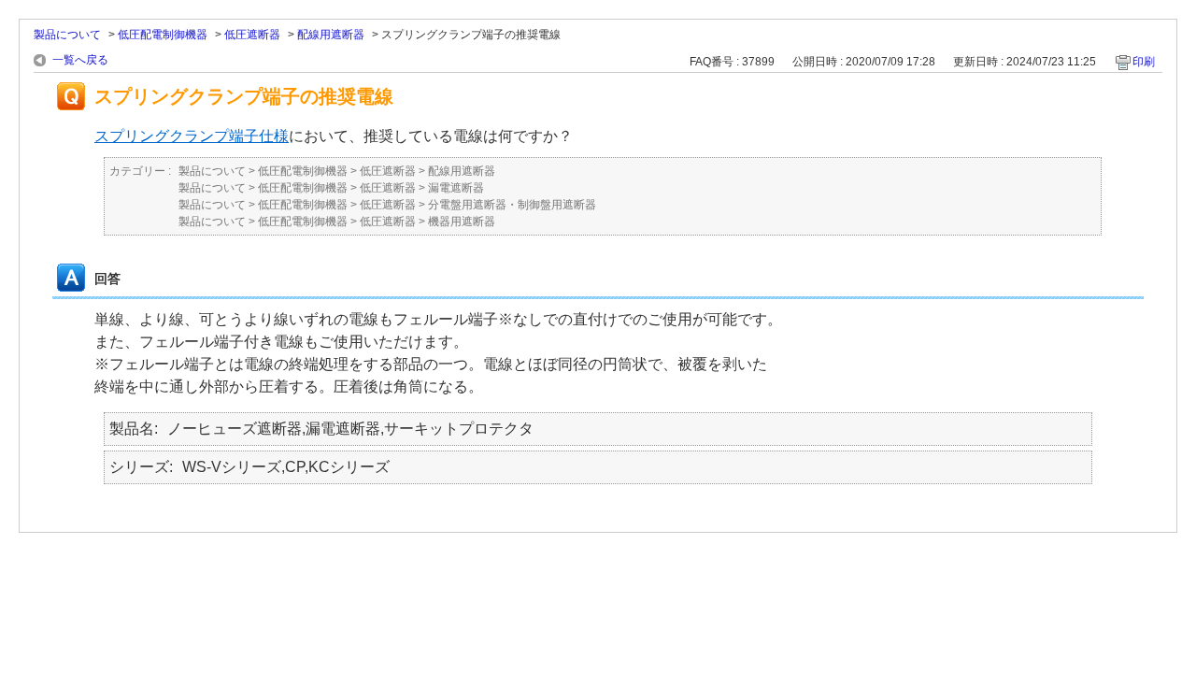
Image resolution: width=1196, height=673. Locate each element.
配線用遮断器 (330, 34)
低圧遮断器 (252, 34)
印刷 (1143, 61)
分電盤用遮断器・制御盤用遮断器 (512, 204)
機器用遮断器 (461, 221)
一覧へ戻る (80, 59)
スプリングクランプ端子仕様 (191, 136)
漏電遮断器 (456, 187)
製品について (67, 34)
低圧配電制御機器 (162, 34)
